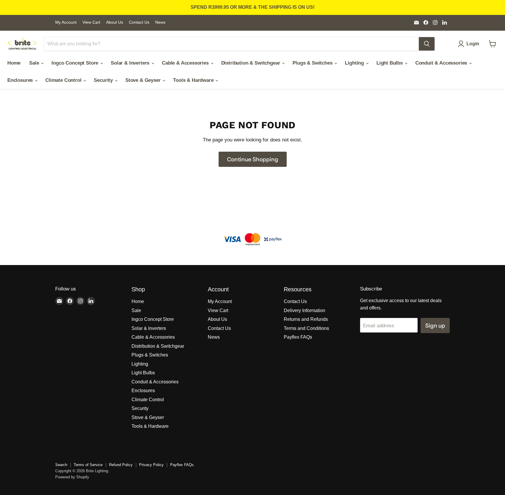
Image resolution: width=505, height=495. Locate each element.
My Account (66, 22)
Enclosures (20, 80)
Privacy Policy (151, 465)
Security (104, 80)
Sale (34, 63)
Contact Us (139, 22)
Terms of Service (88, 465)
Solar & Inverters (131, 63)
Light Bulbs (390, 63)
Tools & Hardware (194, 80)
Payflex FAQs (298, 337)
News (160, 22)
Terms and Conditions (306, 328)
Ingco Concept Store (75, 63)
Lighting (355, 63)
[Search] (427, 44)
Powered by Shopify (72, 477)
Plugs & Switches (313, 63)
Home (13, 63)
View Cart (91, 22)
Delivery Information (304, 310)
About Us (114, 22)
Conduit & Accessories (441, 63)
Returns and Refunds (306, 319)
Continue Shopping (252, 159)
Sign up (435, 325)
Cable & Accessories (186, 63)
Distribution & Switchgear (251, 63)
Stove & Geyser (143, 80)
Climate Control (64, 80)
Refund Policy (121, 465)
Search (61, 465)
